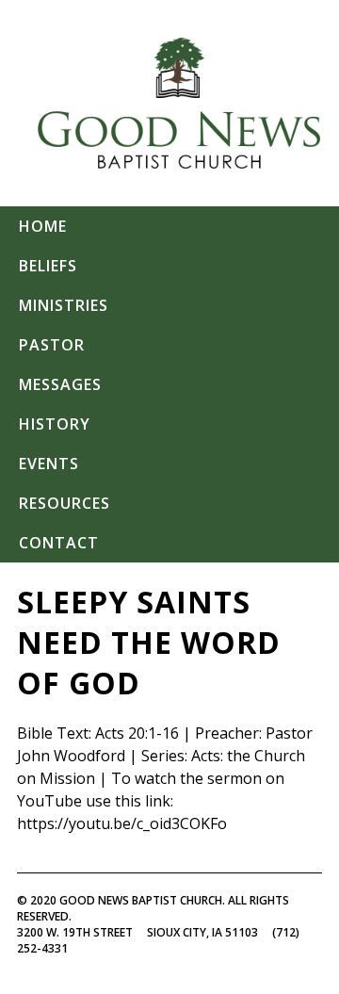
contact (59, 542)
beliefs (48, 265)
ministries (63, 305)
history (54, 424)
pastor (52, 344)
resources (64, 503)
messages (60, 384)
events (49, 463)
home (43, 226)
